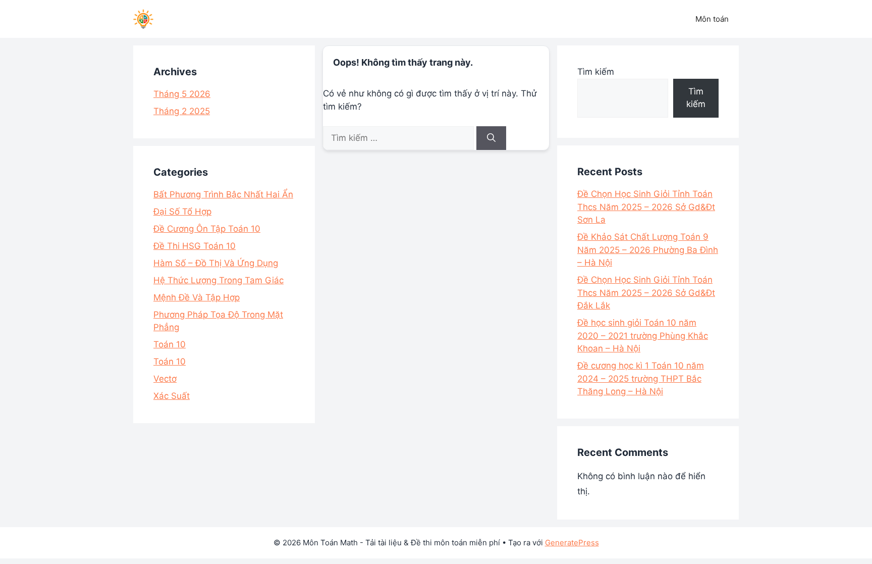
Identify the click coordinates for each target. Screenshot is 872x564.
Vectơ (165, 379)
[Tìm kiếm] (491, 138)
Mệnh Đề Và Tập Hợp (196, 297)
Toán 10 (169, 344)
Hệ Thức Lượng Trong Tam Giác (218, 280)
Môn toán (712, 19)
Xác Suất (171, 396)
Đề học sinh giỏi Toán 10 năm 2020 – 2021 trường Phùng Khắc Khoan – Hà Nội (642, 335)
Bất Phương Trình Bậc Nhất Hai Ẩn (223, 194)
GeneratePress (572, 542)
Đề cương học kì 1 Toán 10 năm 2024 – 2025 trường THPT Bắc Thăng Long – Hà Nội (640, 378)
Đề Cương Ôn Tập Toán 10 (206, 229)
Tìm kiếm (595, 72)
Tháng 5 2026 (181, 94)
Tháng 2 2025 (181, 111)
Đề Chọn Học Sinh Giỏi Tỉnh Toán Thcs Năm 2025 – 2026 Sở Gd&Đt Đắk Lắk (646, 293)
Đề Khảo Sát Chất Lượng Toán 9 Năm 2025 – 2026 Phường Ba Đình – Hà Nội (647, 250)
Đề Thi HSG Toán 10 (194, 246)
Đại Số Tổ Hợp (182, 212)
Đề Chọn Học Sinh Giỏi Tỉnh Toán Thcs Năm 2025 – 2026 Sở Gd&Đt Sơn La (646, 207)
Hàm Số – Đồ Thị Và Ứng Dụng (215, 263)
